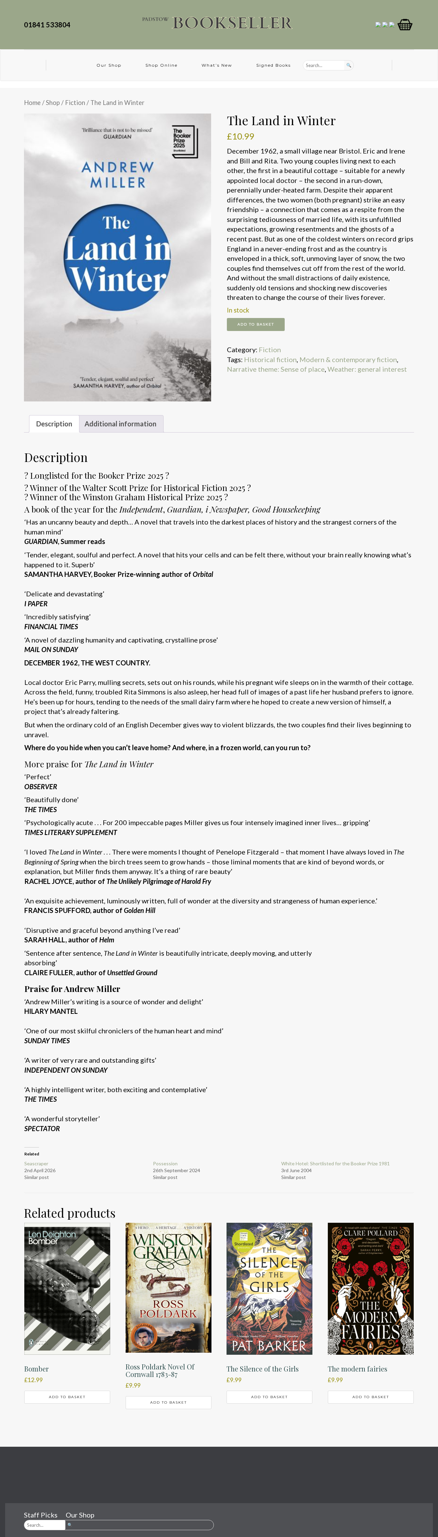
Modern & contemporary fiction (348, 359)
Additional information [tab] (120, 424)
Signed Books (273, 65)
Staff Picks (40, 1515)
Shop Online (161, 65)
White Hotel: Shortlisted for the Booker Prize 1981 (335, 1163)
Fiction (75, 102)
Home (32, 102)
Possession (165, 1163)
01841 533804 (48, 25)
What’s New (217, 65)
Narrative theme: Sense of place (276, 369)
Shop (53, 102)
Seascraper (36, 1163)
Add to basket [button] (67, 1397)
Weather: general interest (367, 369)
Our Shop (108, 65)
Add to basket (255, 324)
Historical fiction (270, 359)
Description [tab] (54, 424)
